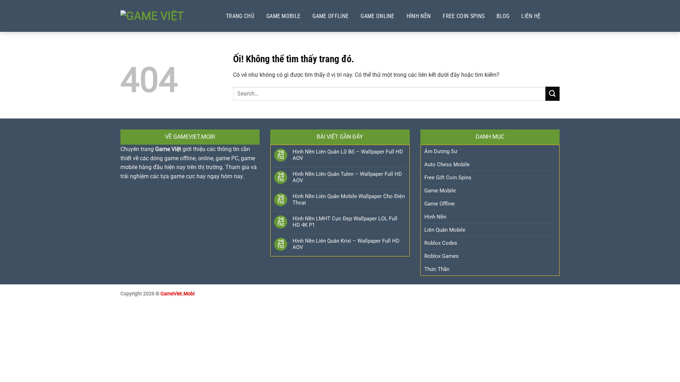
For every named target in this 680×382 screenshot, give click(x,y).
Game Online (378, 16)
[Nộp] (552, 93)
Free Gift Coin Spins (447, 177)
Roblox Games (441, 256)
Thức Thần (436, 269)
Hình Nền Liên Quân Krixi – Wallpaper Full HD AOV (346, 244)
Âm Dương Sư (440, 151)
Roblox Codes (440, 243)
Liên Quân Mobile (444, 230)
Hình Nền (419, 16)
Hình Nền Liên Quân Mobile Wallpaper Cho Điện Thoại (349, 199)
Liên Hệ (530, 16)
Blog (503, 16)
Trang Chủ (240, 16)
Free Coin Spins (463, 16)
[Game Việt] (166, 16)
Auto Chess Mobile (447, 164)
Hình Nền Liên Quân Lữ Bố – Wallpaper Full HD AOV (348, 155)
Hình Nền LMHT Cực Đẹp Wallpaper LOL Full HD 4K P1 (345, 221)
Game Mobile (283, 16)
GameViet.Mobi (177, 294)
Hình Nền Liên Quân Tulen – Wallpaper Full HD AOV (347, 177)
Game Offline (330, 16)
